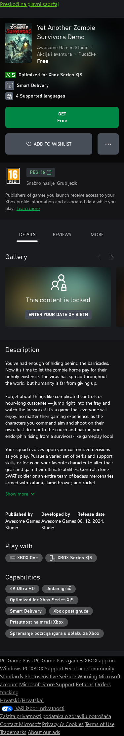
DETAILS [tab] (27, 234)
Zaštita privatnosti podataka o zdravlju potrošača (55, 715)
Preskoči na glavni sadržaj (29, 3)
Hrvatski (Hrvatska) (22, 700)
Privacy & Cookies (63, 723)
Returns (85, 684)
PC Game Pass (16, 660)
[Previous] (98, 257)
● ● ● (108, 144)
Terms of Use (99, 723)
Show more (16, 494)
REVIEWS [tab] (62, 234)
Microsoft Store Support (46, 684)
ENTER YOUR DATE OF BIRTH (58, 314)
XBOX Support (46, 668)
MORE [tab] (97, 234)
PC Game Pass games (58, 660)
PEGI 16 (37, 172)
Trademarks (13, 731)
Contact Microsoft (20, 723)
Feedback (75, 668)
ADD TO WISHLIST (52, 144)
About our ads (44, 731)
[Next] (112, 257)
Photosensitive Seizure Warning (60, 676)
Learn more (28, 208)
